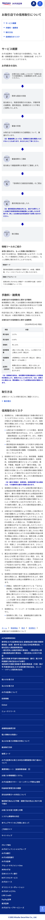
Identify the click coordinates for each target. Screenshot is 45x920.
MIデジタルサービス (10, 877)
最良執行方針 (7, 747)
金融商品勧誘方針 (9, 728)
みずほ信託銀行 (8, 857)
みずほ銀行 (6, 853)
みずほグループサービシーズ (13, 907)
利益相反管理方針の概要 (11, 788)
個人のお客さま (8, 679)
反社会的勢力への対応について (14, 794)
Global (4, 704)
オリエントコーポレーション (13, 887)
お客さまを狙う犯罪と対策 (12, 810)
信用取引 (32, 628)
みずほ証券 (6, 861)
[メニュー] (40, 3)
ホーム (4, 628)
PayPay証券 (6, 899)
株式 (23, 628)
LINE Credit (6, 895)
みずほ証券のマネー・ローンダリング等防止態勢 (21, 781)
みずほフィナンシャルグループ (14, 849)
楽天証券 (5, 903)
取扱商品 (14, 628)
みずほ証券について (9, 692)
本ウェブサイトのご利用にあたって (15, 822)
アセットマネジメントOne (12, 865)
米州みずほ (6, 869)
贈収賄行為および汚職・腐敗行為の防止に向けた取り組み (22, 802)
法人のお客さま (8, 685)
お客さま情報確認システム (12, 775)
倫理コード (6, 753)
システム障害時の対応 (10, 816)
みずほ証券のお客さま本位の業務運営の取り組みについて (22, 761)
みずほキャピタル (9, 891)
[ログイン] (33, 3)
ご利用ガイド (7, 829)
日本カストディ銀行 (9, 873)
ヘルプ (42, 909)
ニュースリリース (8, 711)
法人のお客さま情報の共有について (16, 741)
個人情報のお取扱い (9, 734)
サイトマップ (7, 835)
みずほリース (7, 881)
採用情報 (5, 698)
